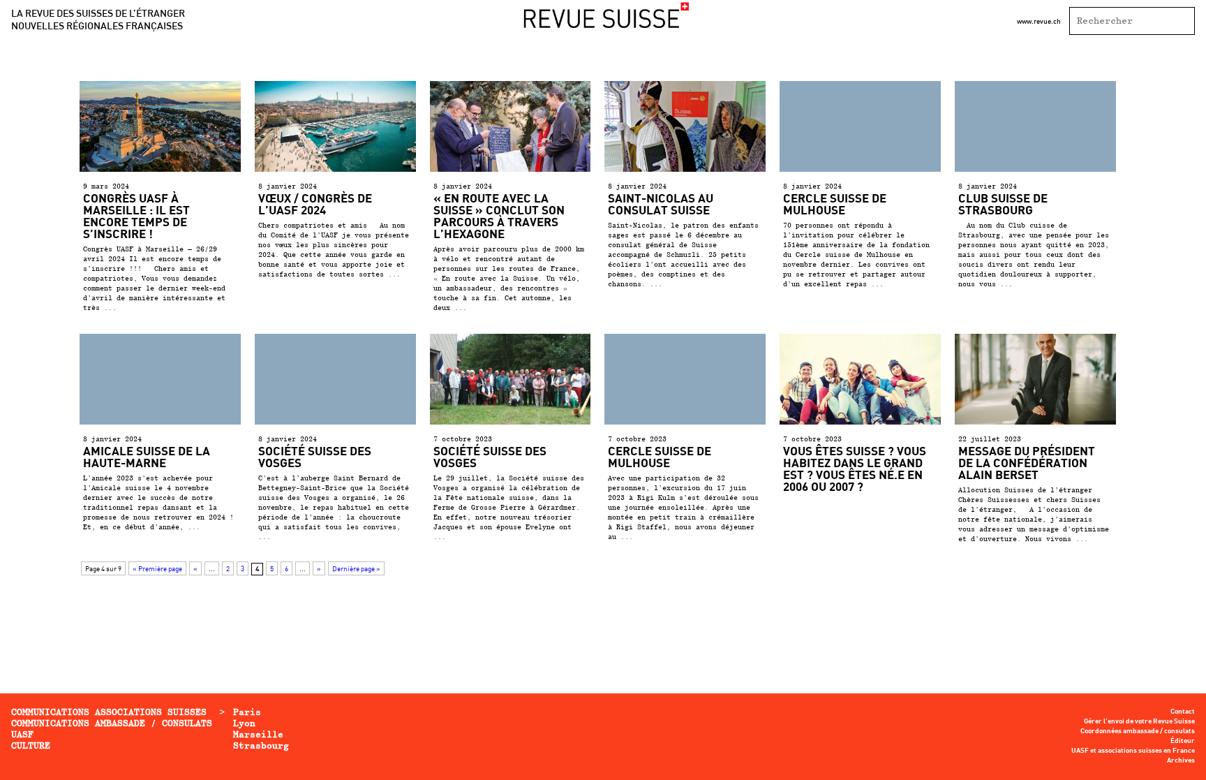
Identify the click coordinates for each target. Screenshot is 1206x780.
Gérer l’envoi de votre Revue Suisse (1139, 721)
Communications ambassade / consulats (111, 723)
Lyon (244, 723)
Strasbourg (261, 745)
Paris (247, 712)
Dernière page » (356, 568)
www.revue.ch (1039, 21)
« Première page (157, 568)
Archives (1181, 760)
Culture (30, 745)
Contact (1182, 711)
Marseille (258, 734)
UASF (22, 734)
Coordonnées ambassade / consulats (1137, 731)
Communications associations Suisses (109, 712)
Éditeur (1182, 740)
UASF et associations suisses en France (1133, 750)
